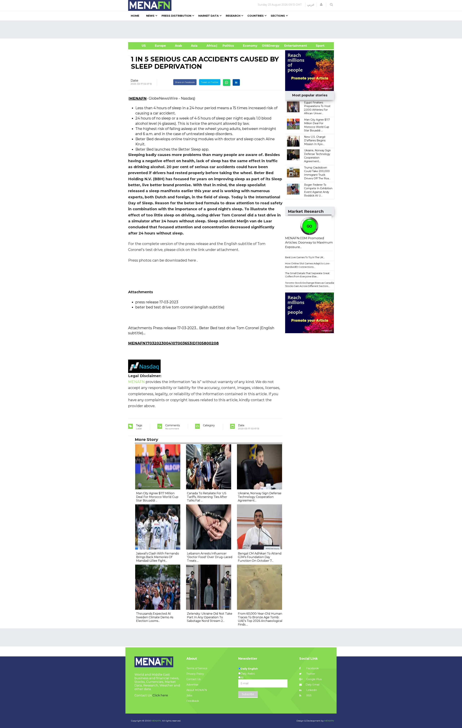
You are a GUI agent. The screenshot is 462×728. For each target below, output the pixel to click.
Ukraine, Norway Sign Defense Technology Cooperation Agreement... (259, 497)
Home (135, 15)
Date (134, 80)
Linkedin (311, 690)
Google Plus (314, 679)
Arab (178, 45)
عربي (311, 5)
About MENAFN (196, 690)
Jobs (189, 695)
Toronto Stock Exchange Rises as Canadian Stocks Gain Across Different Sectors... (310, 284)
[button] (321, 5)
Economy (250, 45)
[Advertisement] (232, 29)
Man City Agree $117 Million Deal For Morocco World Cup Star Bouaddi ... (157, 497)
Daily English (249, 668)
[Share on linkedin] (236, 82)
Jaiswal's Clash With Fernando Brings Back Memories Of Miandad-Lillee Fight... (157, 557)
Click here (160, 695)
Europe (160, 45)
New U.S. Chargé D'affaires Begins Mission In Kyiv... (314, 140)
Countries (255, 15)
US (139, 45)
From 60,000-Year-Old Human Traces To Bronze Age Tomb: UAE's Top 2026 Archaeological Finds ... (260, 619)
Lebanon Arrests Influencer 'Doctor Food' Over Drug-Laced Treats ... (209, 557)
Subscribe (248, 694)
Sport (317, 45)
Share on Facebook (185, 82)
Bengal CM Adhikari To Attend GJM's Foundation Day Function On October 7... (260, 557)
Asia (194, 45)
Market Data (208, 15)
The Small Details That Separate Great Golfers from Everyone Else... (307, 275)
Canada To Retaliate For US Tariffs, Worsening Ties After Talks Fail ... (207, 497)
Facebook (312, 668)
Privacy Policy (195, 673)
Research (233, 15)
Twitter (310, 673)
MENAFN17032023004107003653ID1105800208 (173, 343)
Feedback (192, 701)
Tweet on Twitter (210, 82)
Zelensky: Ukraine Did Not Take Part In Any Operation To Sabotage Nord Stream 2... (209, 617)
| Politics (227, 45)
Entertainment (290, 45)
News (150, 15)
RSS (308, 695)
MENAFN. (156, 720)
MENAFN (138, 98)
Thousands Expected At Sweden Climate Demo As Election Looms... (154, 617)
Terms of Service (196, 668)
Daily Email (312, 684)
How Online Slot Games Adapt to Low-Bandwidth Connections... (307, 265)
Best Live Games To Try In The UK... (305, 257)
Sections (278, 15)
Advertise (192, 684)
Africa (210, 45)
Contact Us (193, 679)
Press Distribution (176, 15)
